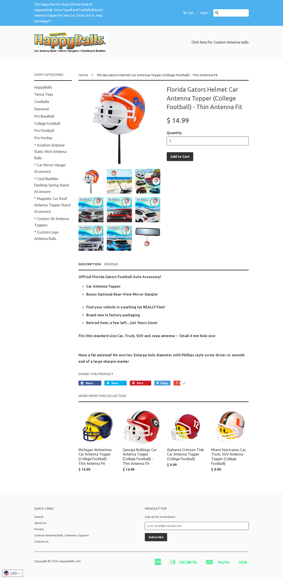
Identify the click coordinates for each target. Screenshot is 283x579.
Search (38, 516)
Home (83, 75)
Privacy (39, 529)
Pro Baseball (44, 116)
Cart (190, 13)
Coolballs (41, 102)
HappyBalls (43, 87)
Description (89, 264)
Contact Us (41, 541)
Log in (204, 13)
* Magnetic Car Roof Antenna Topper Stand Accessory (52, 205)
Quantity (174, 133)
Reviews (111, 264)
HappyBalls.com (70, 561)
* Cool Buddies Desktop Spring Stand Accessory (51, 185)
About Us (40, 523)
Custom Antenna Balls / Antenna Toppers (61, 535)
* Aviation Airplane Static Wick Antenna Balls (50, 151)
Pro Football (44, 131)
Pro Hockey (43, 138)
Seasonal (41, 109)
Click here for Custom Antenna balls (220, 42)
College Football (47, 123)
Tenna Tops (43, 94)
